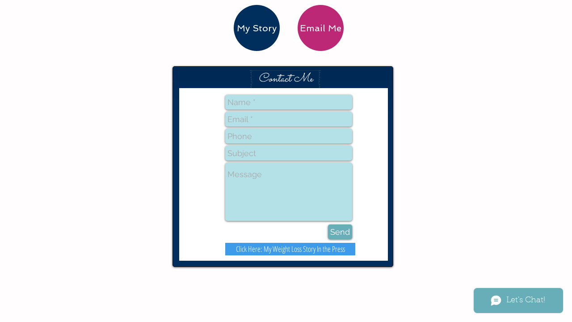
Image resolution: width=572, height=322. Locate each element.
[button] (285, 79)
